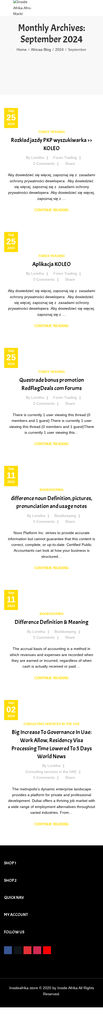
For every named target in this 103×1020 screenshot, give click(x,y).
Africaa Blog (41, 49)
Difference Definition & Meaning (51, 622)
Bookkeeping (51, 490)
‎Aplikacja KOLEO (51, 264)
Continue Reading (51, 210)
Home (22, 49)
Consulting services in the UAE (52, 724)
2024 (59, 49)
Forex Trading (52, 132)
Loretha (37, 157)
